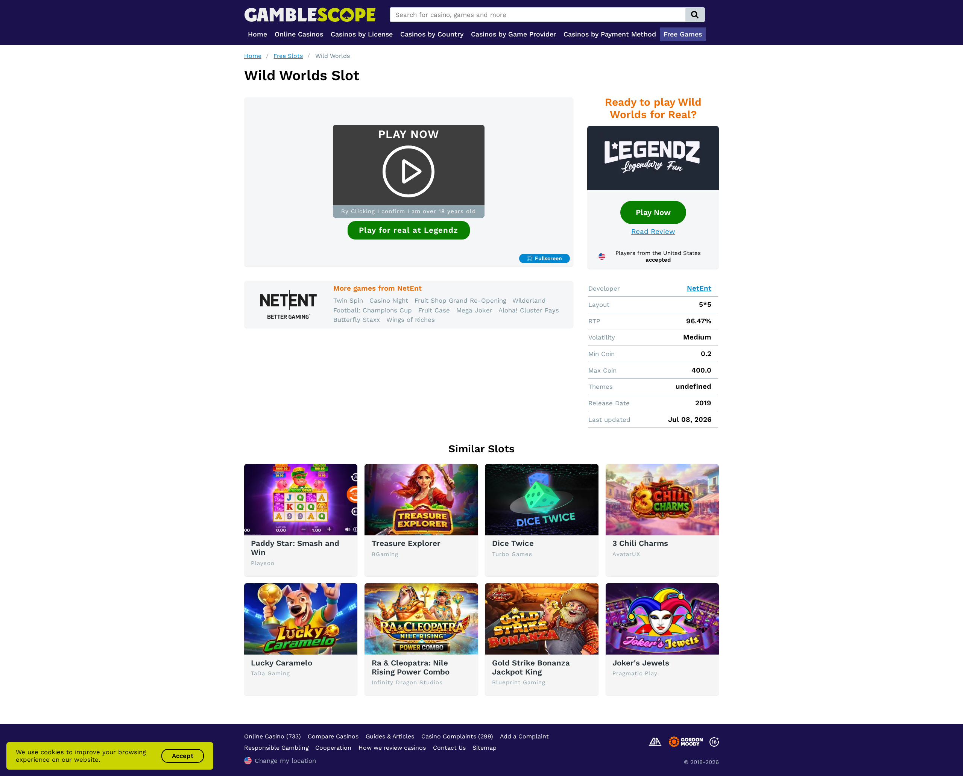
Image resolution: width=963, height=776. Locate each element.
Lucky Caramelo (281, 662)
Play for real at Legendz (408, 230)
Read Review (653, 231)
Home (252, 55)
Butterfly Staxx (356, 319)
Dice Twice (513, 543)
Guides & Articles (390, 736)
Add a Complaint (524, 736)
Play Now (653, 212)
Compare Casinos (333, 736)
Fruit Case (434, 310)
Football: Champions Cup (372, 310)
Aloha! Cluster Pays (528, 310)
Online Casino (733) (272, 736)
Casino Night (388, 300)
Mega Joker (474, 310)
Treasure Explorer (406, 543)
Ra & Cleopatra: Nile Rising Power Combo (411, 667)
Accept (182, 755)
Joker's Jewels (640, 662)
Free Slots (288, 55)
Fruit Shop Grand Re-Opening (460, 300)
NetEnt (699, 288)
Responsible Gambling (276, 747)
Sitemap (484, 747)
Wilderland (529, 300)
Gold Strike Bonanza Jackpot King (531, 667)
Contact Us (449, 747)
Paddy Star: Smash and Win (295, 548)
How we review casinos (392, 747)
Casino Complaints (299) (457, 736)
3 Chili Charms (640, 543)
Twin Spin (348, 300)
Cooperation (333, 747)
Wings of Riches (410, 319)
